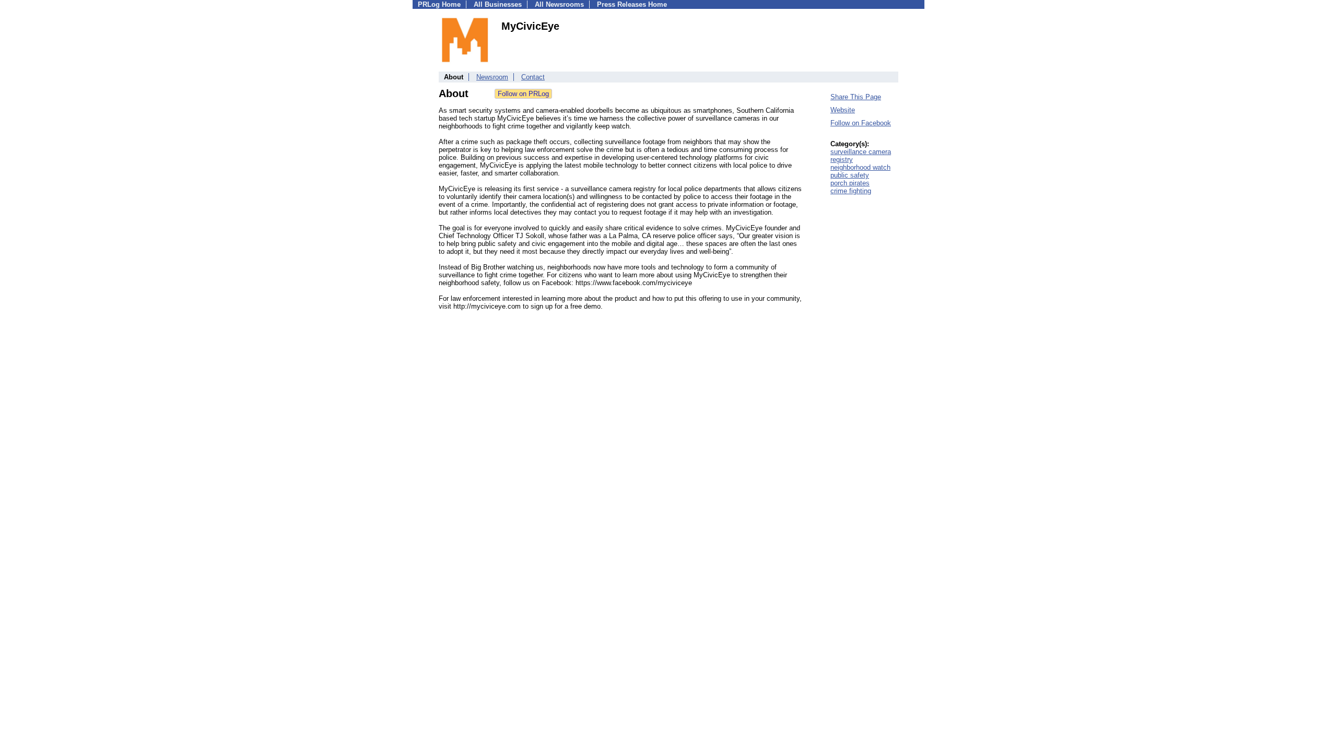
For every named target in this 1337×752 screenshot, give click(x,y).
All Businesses (498, 4)
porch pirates (850, 183)
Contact (533, 77)
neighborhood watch (860, 167)
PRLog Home (439, 4)
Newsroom (492, 77)
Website (842, 110)
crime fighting (850, 191)
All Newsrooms (559, 4)
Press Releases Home (632, 4)
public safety (849, 175)
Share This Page (855, 97)
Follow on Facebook (860, 123)
